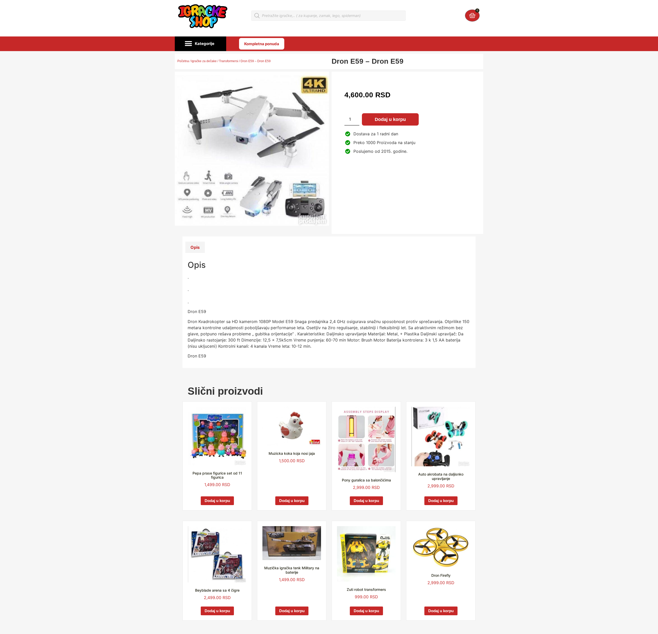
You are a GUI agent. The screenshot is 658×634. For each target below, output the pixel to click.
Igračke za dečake (204, 61)
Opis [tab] (195, 247)
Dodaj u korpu (390, 119)
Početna (183, 61)
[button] (200, 43)
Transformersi (228, 61)
